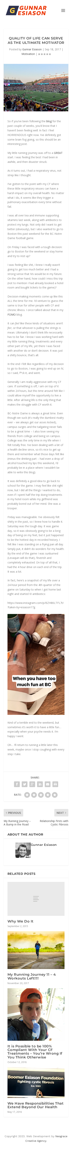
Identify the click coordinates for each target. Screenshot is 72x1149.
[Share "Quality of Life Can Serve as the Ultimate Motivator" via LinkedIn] (40, 784)
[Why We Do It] (36, 899)
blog (49, 121)
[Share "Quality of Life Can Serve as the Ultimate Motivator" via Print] (55, 784)
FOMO (11, 314)
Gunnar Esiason (32, 49)
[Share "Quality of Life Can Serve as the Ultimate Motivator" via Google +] (32, 784)
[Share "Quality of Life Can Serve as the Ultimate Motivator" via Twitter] (24, 784)
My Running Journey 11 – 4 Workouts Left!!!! (31, 976)
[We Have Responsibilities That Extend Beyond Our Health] (36, 1082)
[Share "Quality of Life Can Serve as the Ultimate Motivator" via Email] (47, 784)
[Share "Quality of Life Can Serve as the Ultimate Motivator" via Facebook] (17, 784)
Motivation (28, 54)
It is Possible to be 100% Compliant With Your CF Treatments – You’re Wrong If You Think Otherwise (34, 1051)
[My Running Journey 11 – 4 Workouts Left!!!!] (36, 950)
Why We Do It (20, 921)
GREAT (58, 153)
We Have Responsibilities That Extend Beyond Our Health (35, 1105)
